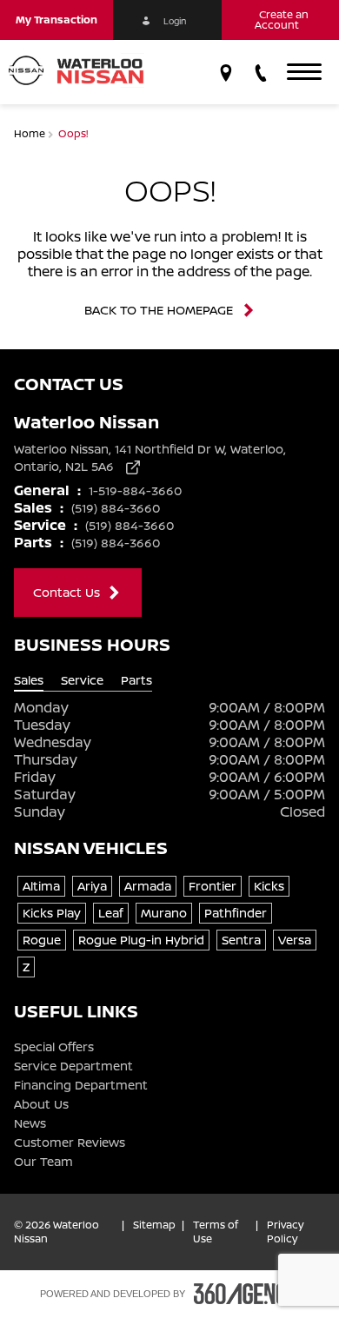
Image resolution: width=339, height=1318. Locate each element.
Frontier (212, 886)
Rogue (42, 939)
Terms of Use (215, 1232)
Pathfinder (235, 912)
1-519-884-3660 (135, 490)
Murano (164, 912)
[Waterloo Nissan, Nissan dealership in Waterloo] (83, 72)
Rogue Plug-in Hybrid (141, 939)
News (30, 1123)
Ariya (92, 886)
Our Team (43, 1161)
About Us (41, 1104)
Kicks (269, 886)
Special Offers (54, 1047)
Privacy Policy (285, 1232)
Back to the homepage (158, 310)
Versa (294, 939)
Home (31, 133)
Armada (147, 886)
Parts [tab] (136, 680)
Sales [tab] (28, 680)
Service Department (73, 1066)
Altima (41, 886)
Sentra (241, 939)
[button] (56, 20)
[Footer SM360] (247, 1293)
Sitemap (154, 1225)
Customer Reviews (69, 1142)
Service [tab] (82, 680)
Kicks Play (52, 912)
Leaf (110, 912)
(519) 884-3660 (115, 508)
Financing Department (81, 1085)
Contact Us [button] (66, 592)
